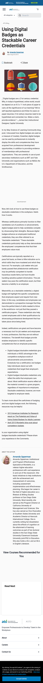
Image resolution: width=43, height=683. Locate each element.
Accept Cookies (21, 679)
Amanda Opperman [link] (17, 52)
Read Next (10, 586)
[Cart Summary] (38, 9)
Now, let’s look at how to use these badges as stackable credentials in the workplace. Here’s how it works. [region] (20, 212)
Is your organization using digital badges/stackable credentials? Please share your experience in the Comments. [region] (19, 435)
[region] (24, 416)
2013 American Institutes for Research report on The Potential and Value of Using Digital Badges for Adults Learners (24, 416)
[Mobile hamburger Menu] (4, 9)
